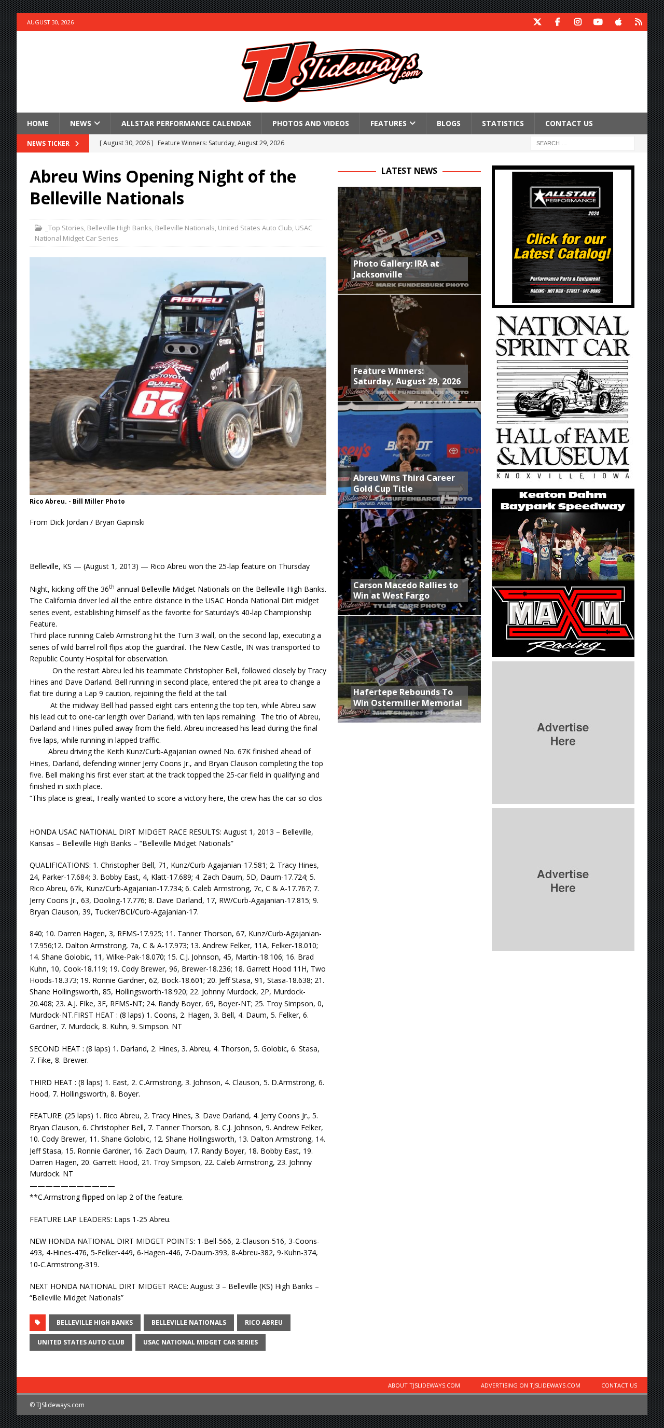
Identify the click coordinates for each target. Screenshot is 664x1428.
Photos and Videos (310, 123)
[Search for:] (582, 143)
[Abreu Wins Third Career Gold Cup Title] (409, 454)
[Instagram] (578, 22)
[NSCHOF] (563, 478)
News (80, 123)
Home (38, 123)
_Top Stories (64, 227)
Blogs (449, 123)
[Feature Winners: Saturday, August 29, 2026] (409, 347)
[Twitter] (537, 22)
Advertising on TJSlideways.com (530, 1385)
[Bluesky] (638, 22)
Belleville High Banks (119, 227)
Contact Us (569, 123)
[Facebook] (557, 22)
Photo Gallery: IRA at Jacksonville (396, 269)
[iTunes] (618, 22)
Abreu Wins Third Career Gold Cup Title (404, 483)
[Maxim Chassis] (563, 651)
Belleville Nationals (185, 227)
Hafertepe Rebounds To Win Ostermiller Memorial (407, 697)
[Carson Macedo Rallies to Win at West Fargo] (409, 561)
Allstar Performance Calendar (186, 123)
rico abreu (264, 1322)
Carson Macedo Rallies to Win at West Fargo (405, 590)
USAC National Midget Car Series (200, 1342)
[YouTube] (598, 22)
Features (388, 123)
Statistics (503, 123)
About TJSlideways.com (424, 1385)
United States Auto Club (255, 227)
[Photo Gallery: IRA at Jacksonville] (409, 240)
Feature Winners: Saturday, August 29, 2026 (407, 376)
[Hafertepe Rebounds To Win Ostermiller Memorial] (409, 668)
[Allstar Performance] (563, 302)
